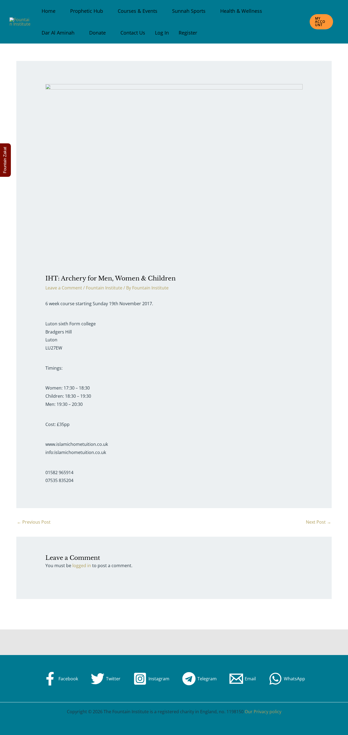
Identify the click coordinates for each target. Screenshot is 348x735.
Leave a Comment (63, 288)
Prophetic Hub (86, 11)
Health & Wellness (241, 11)
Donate (97, 32)
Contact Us (132, 32)
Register (188, 32)
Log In (162, 32)
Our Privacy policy (263, 712)
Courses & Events (137, 11)
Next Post (318, 522)
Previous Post (34, 522)
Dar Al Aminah (58, 32)
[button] (321, 21)
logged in (81, 566)
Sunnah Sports (189, 11)
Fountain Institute (104, 288)
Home (48, 11)
